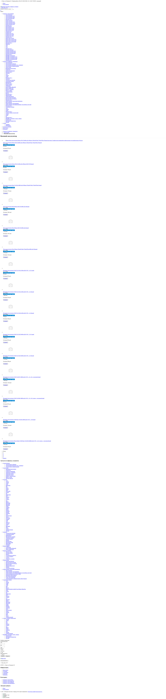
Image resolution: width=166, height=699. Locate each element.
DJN (7, 490)
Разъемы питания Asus (11, 52)
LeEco (7, 498)
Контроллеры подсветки (11, 98)
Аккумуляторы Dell (10, 18)
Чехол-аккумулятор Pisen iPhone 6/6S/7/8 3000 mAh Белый (16, 227)
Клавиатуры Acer (9, 33)
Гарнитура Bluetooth (10, 70)
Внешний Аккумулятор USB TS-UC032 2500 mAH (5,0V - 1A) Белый (18, 291)
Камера (7, 540)
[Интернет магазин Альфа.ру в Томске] (9, 6)
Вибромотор (8, 82)
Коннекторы (8, 541)
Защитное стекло (9, 474)
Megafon (8, 599)
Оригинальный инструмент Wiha (13, 574)
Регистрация (6, 4)
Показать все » (9, 19)
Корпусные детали (10, 38)
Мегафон (8, 526)
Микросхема (9, 564)
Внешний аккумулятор (11, 68)
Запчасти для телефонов (8, 682)
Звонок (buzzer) (9, 539)
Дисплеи (8, 73)
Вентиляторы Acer (10, 27)
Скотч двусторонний (10, 577)
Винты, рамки (9, 90)
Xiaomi (7, 523)
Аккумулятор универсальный (12, 66)
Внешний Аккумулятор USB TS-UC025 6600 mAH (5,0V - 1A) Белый (18, 355)
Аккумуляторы (9, 14)
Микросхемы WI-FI (10, 565)
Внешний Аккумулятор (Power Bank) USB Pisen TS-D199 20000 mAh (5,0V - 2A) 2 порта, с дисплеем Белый (27, 440)
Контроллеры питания (11, 97)
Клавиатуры (8, 32)
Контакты (5, 129)
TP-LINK (8, 518)
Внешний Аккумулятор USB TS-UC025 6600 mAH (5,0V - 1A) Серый (18, 334)
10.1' (7, 46)
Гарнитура (8, 69)
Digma (7, 488)
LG (6, 500)
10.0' (7, 45)
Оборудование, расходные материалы (14, 101)
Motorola (8, 505)
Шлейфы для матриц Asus (11, 58)
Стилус (7, 557)
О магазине (5, 672)
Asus (7, 484)
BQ (6, 486)
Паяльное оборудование (11, 575)
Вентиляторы (9, 26)
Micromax (8, 502)
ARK (7, 584)
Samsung (8, 513)
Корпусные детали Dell (11, 41)
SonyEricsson (9, 515)
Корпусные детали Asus (11, 40)
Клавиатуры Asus (9, 35)
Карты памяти (9, 84)
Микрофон (8, 543)
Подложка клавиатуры (11, 120)
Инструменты (9, 102)
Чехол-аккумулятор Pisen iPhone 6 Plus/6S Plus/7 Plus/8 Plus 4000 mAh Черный (20, 249)
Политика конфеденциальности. (35, 691)
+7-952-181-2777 (4, 7)
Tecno (7, 516)
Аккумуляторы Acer (10, 16)
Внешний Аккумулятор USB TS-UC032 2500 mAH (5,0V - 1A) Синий (18, 270)
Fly (6, 116)
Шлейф (7, 122)
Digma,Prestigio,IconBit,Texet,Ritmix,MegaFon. (16, 589)
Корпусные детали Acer (11, 39)
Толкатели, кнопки (10, 558)
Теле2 (7, 528)
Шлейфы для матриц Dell (11, 59)
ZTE (7, 525)
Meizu (7, 501)
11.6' (7, 47)
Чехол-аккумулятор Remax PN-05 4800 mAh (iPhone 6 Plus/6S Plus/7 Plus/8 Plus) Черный (22, 142)
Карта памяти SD (9, 88)
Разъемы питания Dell (10, 53)
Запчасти (8, 79)
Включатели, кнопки (10, 536)
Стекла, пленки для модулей (12, 112)
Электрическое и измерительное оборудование (16, 578)
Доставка (5, 671)
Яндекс (7, 530)
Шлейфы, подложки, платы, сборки (14, 118)
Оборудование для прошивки (12, 103)
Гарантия (5, 673)
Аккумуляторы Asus (10, 17)
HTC (7, 495)
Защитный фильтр (10, 96)
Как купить (5, 127)
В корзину (6, 150)
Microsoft (8, 504)
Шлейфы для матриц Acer (11, 56)
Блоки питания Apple (10, 23)
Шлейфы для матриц (10, 55)
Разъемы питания (9, 49)
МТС (7, 527)
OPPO (7, 508)
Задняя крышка (9, 91)
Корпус (7, 93)
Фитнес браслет (9, 478)
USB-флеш (8, 86)
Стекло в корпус (9, 556)
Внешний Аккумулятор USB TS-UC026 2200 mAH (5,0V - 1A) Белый (18, 313)
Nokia (7, 506)
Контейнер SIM (9, 542)
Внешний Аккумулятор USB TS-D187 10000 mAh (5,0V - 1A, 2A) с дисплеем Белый (21, 377)
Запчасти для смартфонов (8, 683)
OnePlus (7, 507)
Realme (7, 512)
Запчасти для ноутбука (8, 679)
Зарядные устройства (10, 472)
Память (7, 567)
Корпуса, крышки (10, 89)
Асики (4, 123)
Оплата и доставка (7, 126)
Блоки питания (9, 20)
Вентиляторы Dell (10, 30)
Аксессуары (8, 67)
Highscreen (8, 494)
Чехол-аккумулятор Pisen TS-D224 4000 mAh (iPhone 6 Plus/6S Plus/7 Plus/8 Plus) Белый (22, 185)
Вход (4, 3)
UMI (7, 520)
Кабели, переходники (10, 476)
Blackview (8, 485)
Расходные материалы (11, 576)
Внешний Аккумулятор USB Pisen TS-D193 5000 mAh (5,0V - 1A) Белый (19, 419)
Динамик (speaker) (10, 537)
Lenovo (7, 499)
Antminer (8, 124)
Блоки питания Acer (10, 21)
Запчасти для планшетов (8, 680)
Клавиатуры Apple (10, 34)
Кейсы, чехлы (9, 477)
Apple (7, 76)
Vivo (7, 521)
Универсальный (9, 617)
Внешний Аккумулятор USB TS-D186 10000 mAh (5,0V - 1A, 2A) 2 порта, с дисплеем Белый (23, 398)
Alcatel (7, 75)
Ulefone (7, 519)
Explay (7, 492)
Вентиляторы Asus (10, 28)
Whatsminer (8, 125)
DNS (7, 590)
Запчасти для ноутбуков (8, 13)
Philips (7, 509)
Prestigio (8, 511)
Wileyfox (8, 522)
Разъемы (8, 544)
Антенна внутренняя (10, 80)
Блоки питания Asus (10, 24)
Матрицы (8, 44)
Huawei (7, 497)
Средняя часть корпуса (11, 555)
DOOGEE (8, 491)
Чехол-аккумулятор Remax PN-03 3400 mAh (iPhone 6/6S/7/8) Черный (18, 164)
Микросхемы (9, 95)
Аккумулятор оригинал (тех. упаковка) (14, 65)
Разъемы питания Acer (11, 51)
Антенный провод (10, 81)
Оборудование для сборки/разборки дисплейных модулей (18, 104)
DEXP (7, 588)
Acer (7, 74)
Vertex (7, 611)
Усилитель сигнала (10, 568)
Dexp (7, 487)
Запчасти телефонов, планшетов (10, 61)
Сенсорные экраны (10, 106)
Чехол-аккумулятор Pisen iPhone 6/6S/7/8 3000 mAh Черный (16, 206)
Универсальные (9, 529)
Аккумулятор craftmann (11, 63)
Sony (7, 514)
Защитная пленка (10, 473)
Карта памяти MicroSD (11, 87)
